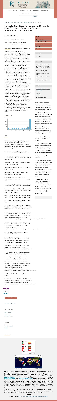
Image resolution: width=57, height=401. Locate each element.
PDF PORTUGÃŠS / (41, 41)
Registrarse (25, 13)
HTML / (39, 46)
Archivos (22, 10)
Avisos (29, 10)
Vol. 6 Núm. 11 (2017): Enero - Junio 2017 (23, 22)
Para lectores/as (8, 312)
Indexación (36, 10)
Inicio (9, 10)
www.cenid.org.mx (9, 377)
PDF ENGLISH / (40, 39)
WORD (39, 48)
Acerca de (44, 10)
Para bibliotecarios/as (9, 316)
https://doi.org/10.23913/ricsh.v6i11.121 (16, 39)
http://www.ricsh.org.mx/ (25, 378)
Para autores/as (8, 314)
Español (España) (9, 326)
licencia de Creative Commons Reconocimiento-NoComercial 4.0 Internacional (32, 396)
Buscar (35, 16)
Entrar (33, 13)
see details (6, 293)
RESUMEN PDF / (41, 43)
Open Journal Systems (10, 303)
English (6, 328)
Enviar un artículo (10, 297)
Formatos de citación (42, 80)
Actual (15, 10)
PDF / (38, 36)
